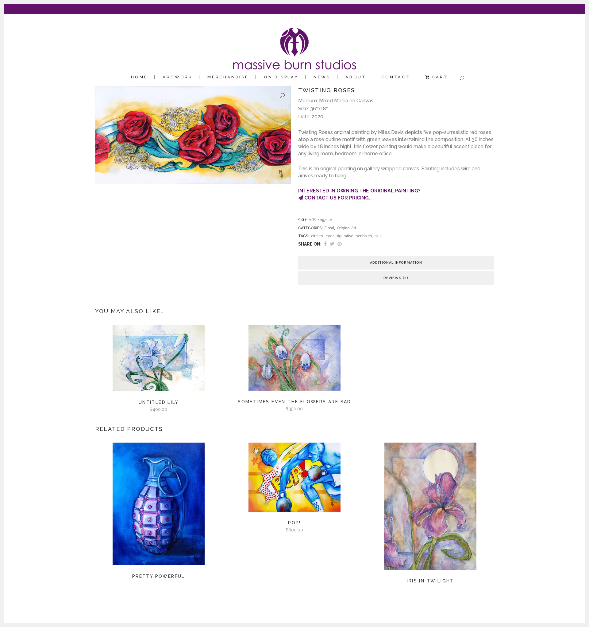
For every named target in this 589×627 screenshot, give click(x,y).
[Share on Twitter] (332, 244)
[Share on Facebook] (325, 244)
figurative (345, 236)
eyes (329, 236)
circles (317, 236)
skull (379, 236)
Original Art (346, 228)
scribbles (364, 236)
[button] (282, 96)
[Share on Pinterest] (339, 244)
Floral (329, 228)
